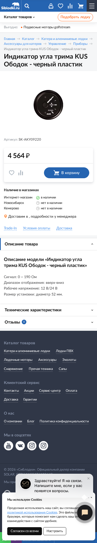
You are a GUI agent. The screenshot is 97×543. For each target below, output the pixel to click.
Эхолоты (69, 360)
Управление (57, 44)
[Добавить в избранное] (12, 173)
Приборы (80, 44)
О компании (13, 421)
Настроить (55, 531)
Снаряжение (13, 369)
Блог (30, 421)
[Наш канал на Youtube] (8, 445)
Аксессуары (47, 360)
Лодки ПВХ (64, 351)
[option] (48, 105)
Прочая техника (41, 369)
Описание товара (21, 244)
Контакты (11, 391)
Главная (9, 39)
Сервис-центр (50, 391)
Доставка (11, 399)
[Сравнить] (21, 173)
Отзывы (15, 322)
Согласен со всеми (25, 531)
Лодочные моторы (18, 360)
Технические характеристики (33, 310)
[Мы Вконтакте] (20, 445)
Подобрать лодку (75, 17)
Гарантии (30, 399)
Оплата (71, 391)
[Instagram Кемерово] (43, 445)
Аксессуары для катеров (22, 44)
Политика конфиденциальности (64, 421)
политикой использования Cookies (32, 512)
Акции (29, 391)
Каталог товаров (18, 17)
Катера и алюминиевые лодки (64, 39)
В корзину (70, 173)
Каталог (28, 39)
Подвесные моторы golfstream (47, 27)
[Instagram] (31, 445)
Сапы (63, 369)
